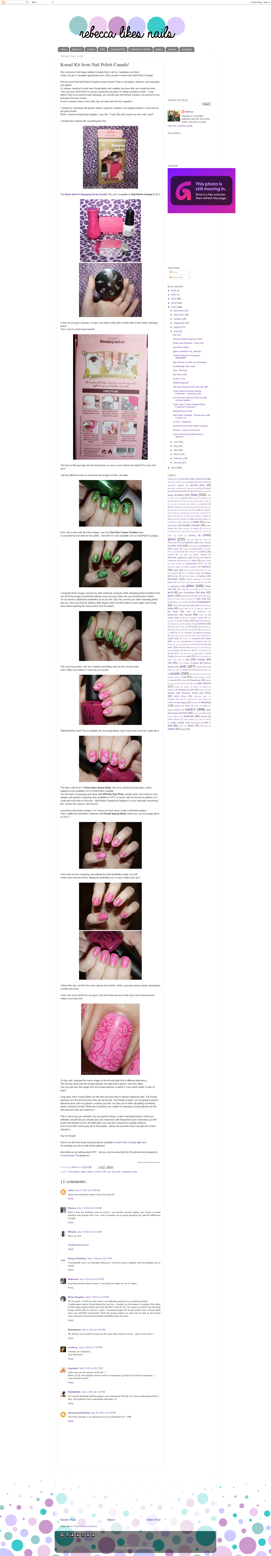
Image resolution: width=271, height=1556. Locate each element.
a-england (189, 482)
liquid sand (199, 621)
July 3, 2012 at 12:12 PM (99, 1258)
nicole (170, 653)
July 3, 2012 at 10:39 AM (87, 1190)
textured (204, 713)
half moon (198, 596)
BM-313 (173, 510)
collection (189, 542)
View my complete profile (180, 126)
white (134, 1171)
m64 (176, 630)
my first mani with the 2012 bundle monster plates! (190, 398)
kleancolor (173, 615)
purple (175, 673)
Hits (186, 602)
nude (188, 656)
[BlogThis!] (102, 1167)
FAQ (102, 49)
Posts (174, 272)
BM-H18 (189, 516)
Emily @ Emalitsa (77, 1258)
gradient (191, 592)
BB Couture (203, 491)
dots (194, 560)
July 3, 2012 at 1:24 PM (97, 1297)
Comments (177, 277)
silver (208, 692)
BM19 (172, 522)
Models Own (201, 641)
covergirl (191, 552)
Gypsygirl (73, 1368)
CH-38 (170, 531)
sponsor (172, 49)
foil (183, 576)
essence (206, 566)
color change (205, 543)
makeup (199, 633)
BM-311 (208, 507)
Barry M (192, 491)
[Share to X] (105, 1167)
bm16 (200, 519)
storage (177, 706)
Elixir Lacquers (190, 567)
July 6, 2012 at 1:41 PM (93, 1392)
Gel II (188, 582)
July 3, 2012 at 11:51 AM (89, 1232)
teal (185, 712)
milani (208, 638)
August (177, 327)
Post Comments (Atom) (85, 1526)
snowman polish (200, 696)
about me (77, 49)
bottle (196, 521)
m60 (206, 627)
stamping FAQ (117, 49)
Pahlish (186, 663)
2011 (173, 468)
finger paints (194, 573)
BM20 (180, 522)
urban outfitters (189, 719)
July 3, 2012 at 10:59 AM (89, 1208)
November (179, 315)
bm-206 (171, 501)
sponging (181, 702)
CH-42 (187, 531)
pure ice (207, 670)
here (131, 535)
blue (194, 495)
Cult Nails (183, 555)
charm (180, 535)
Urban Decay (173, 719)
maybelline (196, 638)
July (176, 331)
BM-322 (186, 513)
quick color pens (202, 674)
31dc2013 (185, 479)
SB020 (204, 687)
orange (201, 659)
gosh (181, 593)
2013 (174, 303)
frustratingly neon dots (184, 366)
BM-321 (177, 513)
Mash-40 (184, 636)
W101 (208, 719)
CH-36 (205, 528)
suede (205, 706)
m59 (199, 627)
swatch (190, 709)
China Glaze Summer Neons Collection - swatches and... (188, 392)
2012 (174, 307)
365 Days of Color (175, 482)
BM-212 (184, 504)
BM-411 (205, 513)
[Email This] (99, 1167)
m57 (189, 627)
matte (170, 638)
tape (208, 710)
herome (179, 602)
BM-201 (185, 498)
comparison (205, 546)
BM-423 (171, 516)
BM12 (184, 519)
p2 (179, 663)
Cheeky (192, 535)
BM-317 (201, 510)
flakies (208, 573)
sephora (171, 690)
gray (203, 592)
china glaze (74, 1171)
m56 (182, 627)
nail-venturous (174, 650)
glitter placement (183, 589)
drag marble (206, 561)
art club (199, 488)
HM (192, 602)
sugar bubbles (174, 710)
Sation (177, 687)
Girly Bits (207, 582)
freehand (173, 579)
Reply (71, 1198)
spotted (194, 702)
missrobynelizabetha (79, 1413)
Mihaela (72, 1232)
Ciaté (196, 540)
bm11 (177, 519)
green (90, 1171)
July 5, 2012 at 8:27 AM (91, 1368)
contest (176, 549)
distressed (184, 561)
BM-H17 (180, 516)
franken (202, 576)
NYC (198, 656)
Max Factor (183, 638)
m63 (169, 630)
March (177, 454)
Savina (186, 687)
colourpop (192, 546)
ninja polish (198, 653)
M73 (202, 630)
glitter (83, 1171)
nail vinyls (204, 647)
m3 (169, 627)
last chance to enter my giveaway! (190, 362)
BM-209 (199, 501)
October (178, 319)
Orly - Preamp (180, 370)
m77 (209, 630)
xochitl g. (73, 1347)
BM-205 (205, 498)
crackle (202, 551)
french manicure (193, 579)
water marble (178, 722)
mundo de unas (174, 644)
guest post (185, 596)
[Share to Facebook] (108, 1167)
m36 (104, 1171)
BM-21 (208, 501)
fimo (183, 573)
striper (187, 706)
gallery (159, 49)
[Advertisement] (110, 1494)
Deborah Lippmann (177, 557)
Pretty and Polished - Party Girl (188, 343)
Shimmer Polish (189, 693)
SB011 (195, 687)
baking (173, 491)
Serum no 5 (203, 690)
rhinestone (195, 680)
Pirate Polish (202, 667)
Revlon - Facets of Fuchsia (186, 430)
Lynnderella (200, 624)
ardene (189, 488)
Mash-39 (174, 636)
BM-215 (204, 504)
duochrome (191, 563)
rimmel (208, 680)
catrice (196, 528)
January (178, 462)
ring (171, 683)
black (181, 495)
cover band (179, 552)
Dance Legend (200, 555)
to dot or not (179, 379)
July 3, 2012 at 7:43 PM (90, 1347)
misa (175, 641)
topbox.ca (177, 716)
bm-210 (174, 504)
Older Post (153, 1519)
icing (192, 605)
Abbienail (73, 1279)
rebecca (189, 112)
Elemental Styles (174, 567)
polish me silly (173, 670)
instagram (187, 49)
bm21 (188, 522)
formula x (191, 576)
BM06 (170, 519)
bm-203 (195, 498)
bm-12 (175, 498)
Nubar (180, 656)
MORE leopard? (181, 383)
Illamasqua (204, 605)
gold (170, 592)
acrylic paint (202, 482)
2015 (174, 294)
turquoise (189, 716)
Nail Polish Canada (126, 1142)
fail (192, 570)
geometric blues (181, 347)
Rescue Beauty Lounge (201, 677)
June (176, 442)
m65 (182, 630)
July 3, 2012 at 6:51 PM (93, 1330)
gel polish (196, 582)
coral (194, 549)
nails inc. (187, 650)
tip (168, 716)
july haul (177, 335)
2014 (174, 299)
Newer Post (68, 1519)
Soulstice (190, 699)
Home (111, 1519)
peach (196, 663)
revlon (183, 680)
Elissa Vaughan (76, 1297)
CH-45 (196, 531)
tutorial (203, 716)
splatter (171, 702)
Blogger (152, 1548)
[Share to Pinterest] (111, 1167)
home (64, 49)
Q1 (191, 674)
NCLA (196, 650)
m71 (196, 630)
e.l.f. (205, 564)
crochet (171, 555)
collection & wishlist (140, 49)
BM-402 (196, 513)
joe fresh (173, 611)
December (179, 310)
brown (174, 525)
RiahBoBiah (74, 1392)
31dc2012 (172, 479)
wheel (181, 726)
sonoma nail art (175, 699)
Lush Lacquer (185, 624)
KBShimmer (201, 612)
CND (179, 543)
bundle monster (191, 525)
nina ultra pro (185, 653)
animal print (197, 485)
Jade (206, 609)
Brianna (72, 1208)
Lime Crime (183, 621)
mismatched (186, 641)
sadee (71, 1190)
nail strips (193, 647)
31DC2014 (200, 479)
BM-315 (191, 510)
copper (186, 549)
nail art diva (195, 644)
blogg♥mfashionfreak (78, 1245)
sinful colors (180, 696)
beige (170, 495)
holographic (204, 601)
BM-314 (182, 510)
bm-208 (190, 501)
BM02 (198, 516)
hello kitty (201, 599)
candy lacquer (183, 528)
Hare (190, 599)
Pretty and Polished (191, 670)
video (201, 719)
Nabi (185, 644)
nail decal (182, 647)
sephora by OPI (186, 690)
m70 (189, 630)
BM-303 (190, 507)
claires (170, 543)
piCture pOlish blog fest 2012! (187, 339)
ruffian (191, 683)
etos (185, 570)
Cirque (205, 540)
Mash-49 (204, 636)
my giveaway (67, 1155)
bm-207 (181, 501)
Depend (196, 558)
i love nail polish (180, 605)
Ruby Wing (181, 683)
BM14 (192, 519)
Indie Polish (183, 609)
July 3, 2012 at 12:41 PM (91, 1279)
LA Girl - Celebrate (182, 422)
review (173, 680)
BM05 (206, 516)
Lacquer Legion (196, 618)
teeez (195, 713)
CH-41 (178, 531)
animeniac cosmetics (176, 488)
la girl (182, 618)
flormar (175, 576)
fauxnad (174, 573)
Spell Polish (202, 699)
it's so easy (196, 609)
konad (97, 1171)
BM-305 (199, 507)
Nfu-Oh (205, 650)
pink (118, 1171)
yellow (171, 728)
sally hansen (204, 683)
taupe (175, 713)
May (176, 446)
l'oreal (201, 615)
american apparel (176, 485)
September (179, 323)
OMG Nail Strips (174, 660)
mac (179, 633)
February (178, 458)
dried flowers (176, 564)
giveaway (175, 586)
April (176, 450)
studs (196, 706)
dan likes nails (180, 374)
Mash (208, 633)
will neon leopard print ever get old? (190, 387)
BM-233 (181, 507)
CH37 (170, 535)
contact (91, 49)
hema (170, 602)
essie (175, 570)
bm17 (209, 519)
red (184, 677)
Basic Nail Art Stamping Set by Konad (85, 194)
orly (113, 1171)
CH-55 (205, 531)
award (208, 488)
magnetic (188, 633)
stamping (126, 1171)
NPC (112, 797)
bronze (208, 522)
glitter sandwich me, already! (187, 351)
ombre (205, 656)
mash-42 (194, 636)
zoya (183, 729)
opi (108, 1171)
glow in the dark (201, 589)
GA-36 (179, 582)
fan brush (200, 570)
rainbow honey (173, 677)
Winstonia (204, 726)
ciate (188, 540)
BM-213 (194, 504)
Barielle (183, 491)
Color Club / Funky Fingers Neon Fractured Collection (189, 405)
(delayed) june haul (182, 411)
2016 (174, 290)
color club (175, 545)
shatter (171, 693)
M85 (172, 633)
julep (189, 611)
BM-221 (171, 507)
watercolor (195, 723)
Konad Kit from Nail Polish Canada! (190, 426)
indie (170, 608)
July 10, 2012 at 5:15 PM (103, 1413)
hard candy (180, 599)
